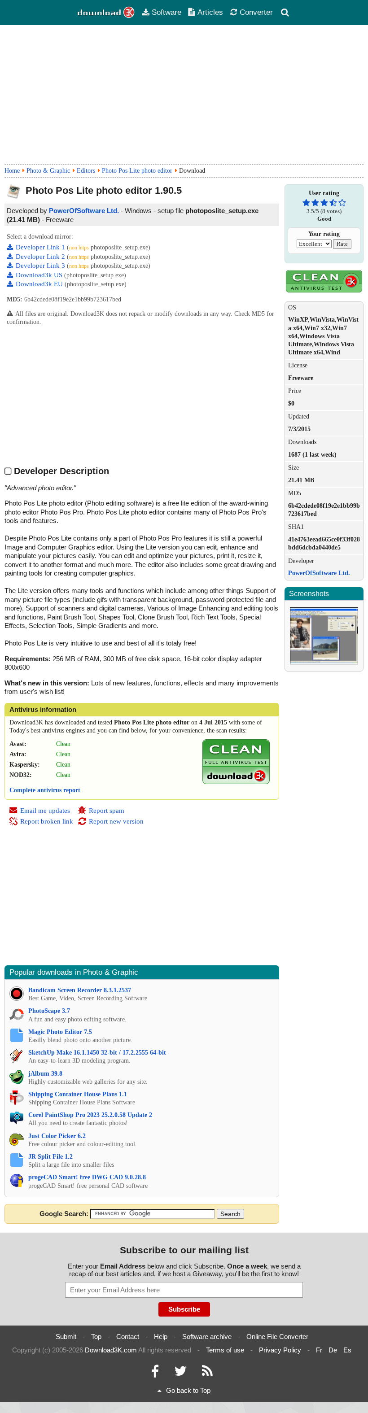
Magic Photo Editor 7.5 (60, 1032)
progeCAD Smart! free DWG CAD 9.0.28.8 (87, 1177)
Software (166, 12)
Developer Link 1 (41, 247)
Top (96, 1336)
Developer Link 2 (41, 256)
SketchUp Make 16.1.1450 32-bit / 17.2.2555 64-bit (97, 1052)
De (333, 1350)
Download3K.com (111, 1350)
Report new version (116, 821)
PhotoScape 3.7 (49, 1010)
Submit (66, 1336)
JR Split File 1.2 (50, 1156)
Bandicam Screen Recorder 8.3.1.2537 (79, 990)
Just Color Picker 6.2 (57, 1136)
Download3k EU (40, 284)
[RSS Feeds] (207, 1373)
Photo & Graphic (48, 170)
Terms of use (225, 1350)
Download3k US (40, 275)
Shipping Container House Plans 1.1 (77, 1094)
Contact (127, 1336)
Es (347, 1350)
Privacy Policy (280, 1350)
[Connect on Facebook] (155, 1373)
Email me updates (45, 810)
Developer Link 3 (41, 265)
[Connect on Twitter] (180, 1373)
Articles (210, 12)
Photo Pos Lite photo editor (137, 170)
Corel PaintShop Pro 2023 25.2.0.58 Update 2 (90, 1115)
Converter (256, 12)
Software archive (207, 1336)
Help (160, 1336)
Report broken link (46, 821)
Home (12, 170)
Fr (319, 1350)
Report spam (106, 810)
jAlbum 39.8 (45, 1073)
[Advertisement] (184, 94)
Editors (86, 170)
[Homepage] (106, 12)
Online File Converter (277, 1336)
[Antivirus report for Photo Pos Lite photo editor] (236, 782)
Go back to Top (188, 1390)
